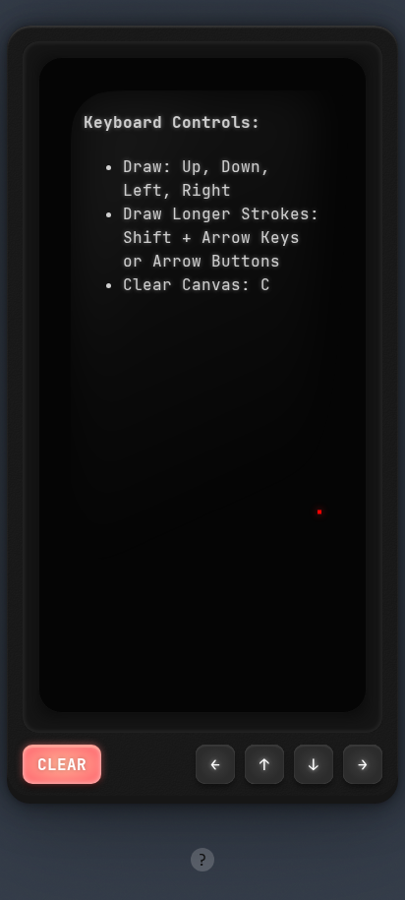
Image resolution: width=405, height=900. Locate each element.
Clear (62, 764)
